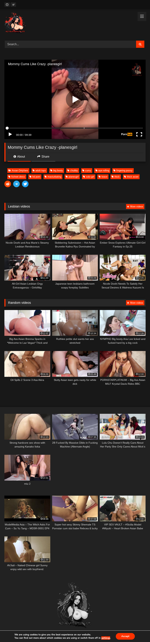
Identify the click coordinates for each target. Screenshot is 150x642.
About (21, 156)
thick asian (132, 176)
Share (45, 156)
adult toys (40, 170)
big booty (58, 170)
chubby (74, 170)
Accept (125, 636)
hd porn (36, 176)
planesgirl (74, 176)
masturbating (54, 176)
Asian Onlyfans (20, 170)
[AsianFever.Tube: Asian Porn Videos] (75, 23)
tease (104, 176)
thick (117, 176)
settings (105, 638)
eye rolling (103, 170)
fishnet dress (18, 176)
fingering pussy (124, 170)
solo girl (90, 176)
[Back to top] (139, 631)
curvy (88, 170)
